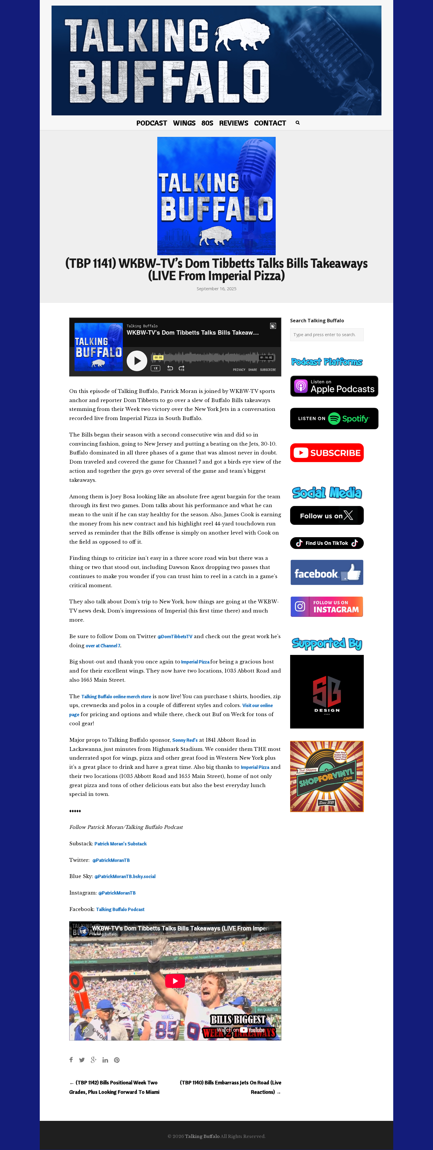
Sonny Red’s (185, 740)
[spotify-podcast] (334, 431)
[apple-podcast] (334, 399)
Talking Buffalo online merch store (116, 696)
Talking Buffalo (202, 1136)
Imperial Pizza (255, 767)
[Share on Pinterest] (117, 1060)
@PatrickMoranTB (111, 860)
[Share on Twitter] (82, 1060)
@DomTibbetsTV (175, 636)
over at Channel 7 (103, 645)
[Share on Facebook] (71, 1060)
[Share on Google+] (94, 1060)
